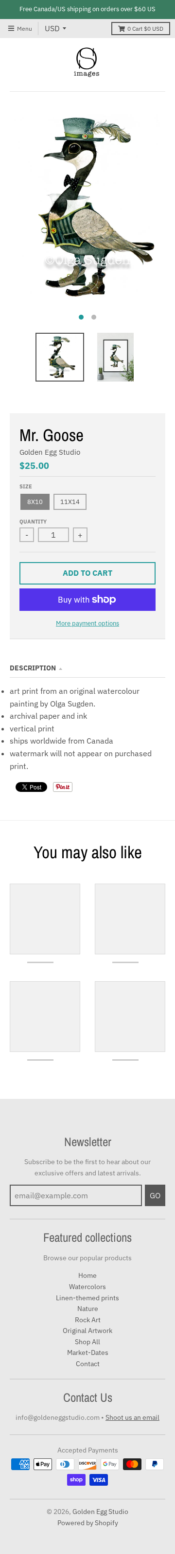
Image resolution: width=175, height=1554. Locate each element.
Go (155, 1195)
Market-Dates (87, 1352)
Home (87, 1275)
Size (25, 486)
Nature (87, 1308)
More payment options (87, 623)
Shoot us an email (132, 1417)
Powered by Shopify (87, 1522)
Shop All (87, 1341)
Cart (145, 28)
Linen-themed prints (87, 1297)
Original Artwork (87, 1330)
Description (33, 668)
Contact (88, 1363)
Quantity (33, 521)
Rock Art (88, 1319)
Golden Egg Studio (49, 452)
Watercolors (87, 1286)
